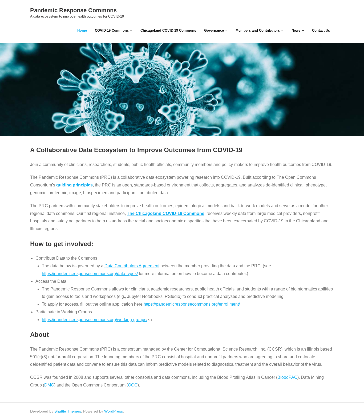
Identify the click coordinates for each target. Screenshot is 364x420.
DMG (49, 385)
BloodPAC (287, 377)
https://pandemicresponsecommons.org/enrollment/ (192, 304)
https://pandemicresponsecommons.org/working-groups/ (94, 319)
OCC (132, 385)
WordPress (113, 411)
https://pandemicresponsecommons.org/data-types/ (90, 273)
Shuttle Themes (67, 411)
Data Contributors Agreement (131, 266)
